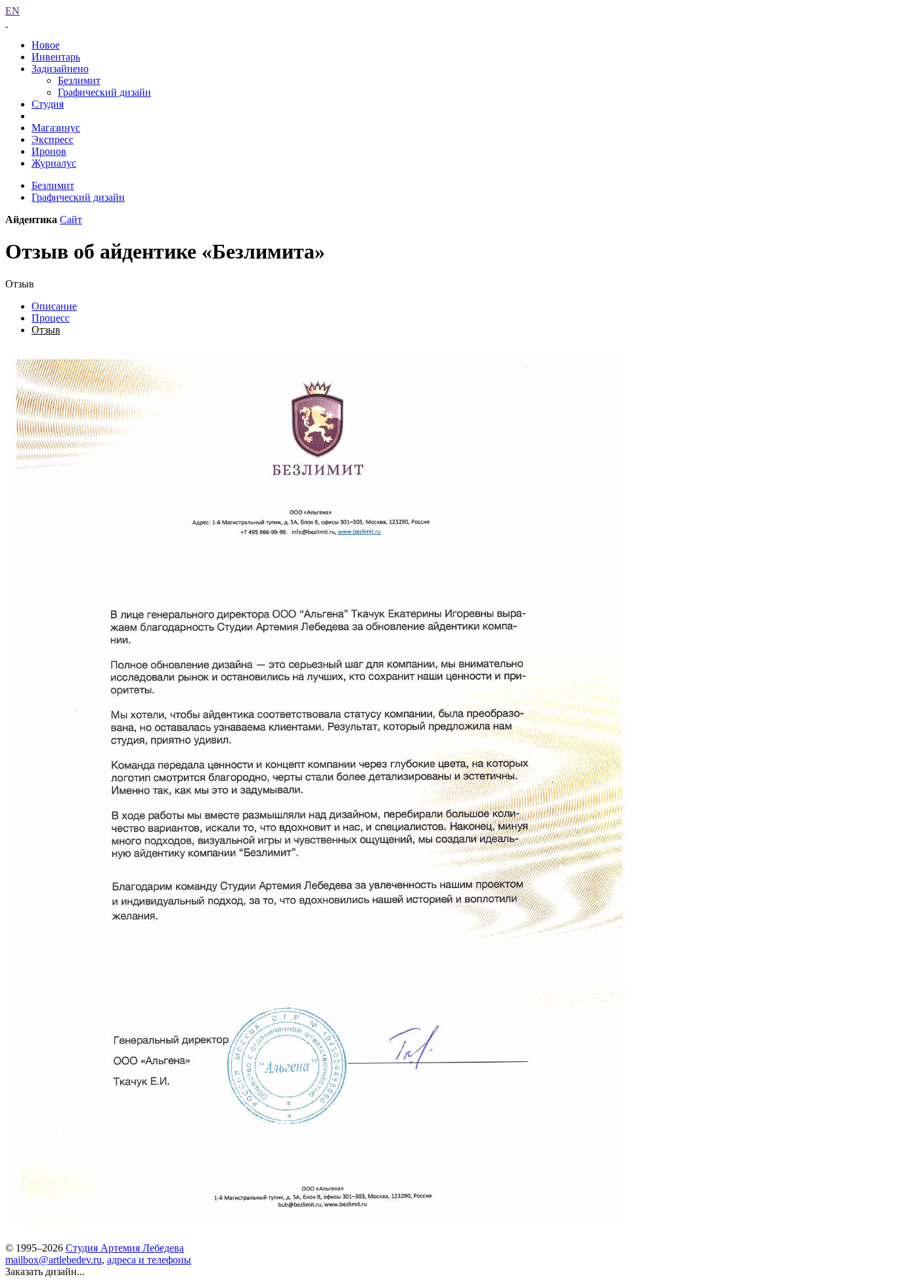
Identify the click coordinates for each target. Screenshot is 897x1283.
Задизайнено (60, 68)
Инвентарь (56, 56)
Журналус (54, 163)
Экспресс (53, 139)
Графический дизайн (104, 92)
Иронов (49, 151)
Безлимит (79, 80)
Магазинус (56, 127)
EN (12, 10)
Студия (48, 104)
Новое (46, 45)
